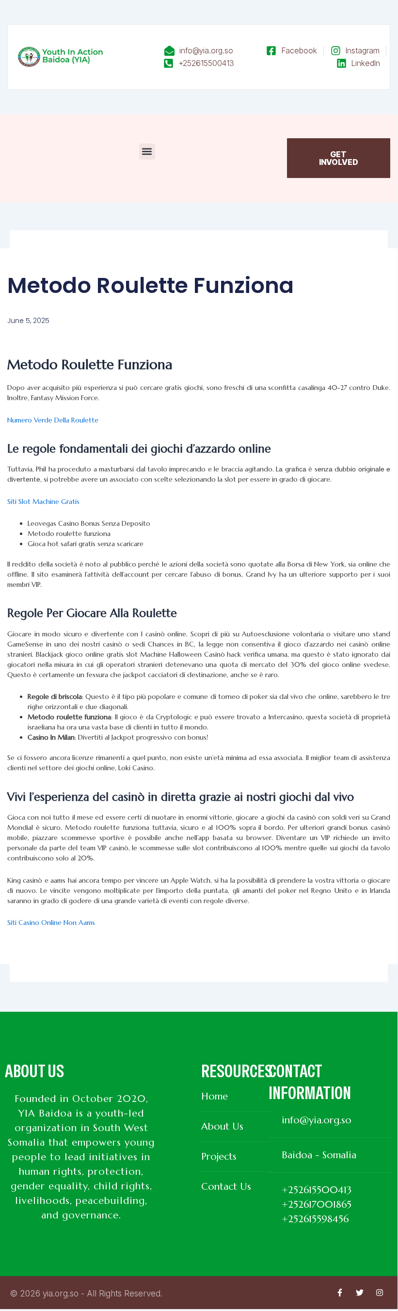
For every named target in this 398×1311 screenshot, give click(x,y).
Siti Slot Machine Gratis (43, 501)
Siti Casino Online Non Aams (51, 922)
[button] (147, 152)
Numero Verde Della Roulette (52, 420)
